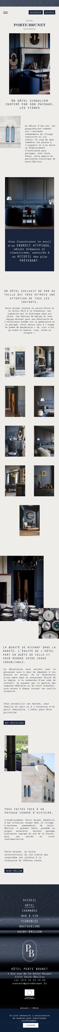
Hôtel (29, 905)
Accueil (29, 900)
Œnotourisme (29, 926)
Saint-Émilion (14, 870)
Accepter (30, 1025)
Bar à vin (29, 916)
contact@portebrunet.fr (29, 983)
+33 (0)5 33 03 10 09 (29, 980)
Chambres (29, 910)
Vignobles (29, 921)
